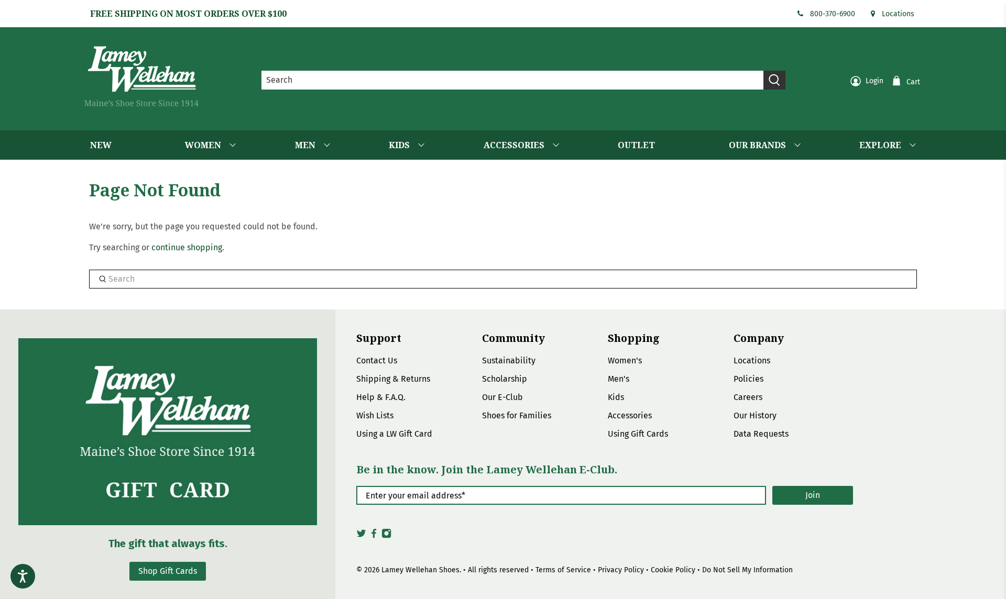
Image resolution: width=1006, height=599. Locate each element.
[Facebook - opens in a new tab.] (374, 536)
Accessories (630, 415)
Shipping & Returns (393, 379)
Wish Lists (374, 415)
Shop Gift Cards (167, 571)
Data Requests (761, 434)
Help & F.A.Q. (381, 397)
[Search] (774, 80)
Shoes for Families (516, 415)
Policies (748, 379)
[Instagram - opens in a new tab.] (386, 536)
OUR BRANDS (757, 145)
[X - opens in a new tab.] (361, 536)
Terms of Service (563, 569)
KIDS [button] (399, 145)
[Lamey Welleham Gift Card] (167, 431)
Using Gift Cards (638, 434)
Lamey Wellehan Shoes (420, 569)
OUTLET (636, 145)
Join (812, 495)
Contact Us (376, 360)
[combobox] (512, 80)
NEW (101, 145)
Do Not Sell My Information (747, 569)
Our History (755, 415)
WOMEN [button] (203, 145)
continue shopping (186, 247)
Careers (748, 397)
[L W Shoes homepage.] (141, 76)
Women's (625, 360)
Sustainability (508, 360)
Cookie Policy (673, 569)
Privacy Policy (621, 569)
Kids (616, 397)
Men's (618, 379)
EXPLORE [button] (880, 145)
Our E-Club (502, 397)
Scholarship (504, 379)
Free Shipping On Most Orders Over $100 (188, 13)
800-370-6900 (832, 13)
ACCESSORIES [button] (514, 145)
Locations (898, 13)
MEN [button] (305, 145)
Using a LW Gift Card (394, 434)
